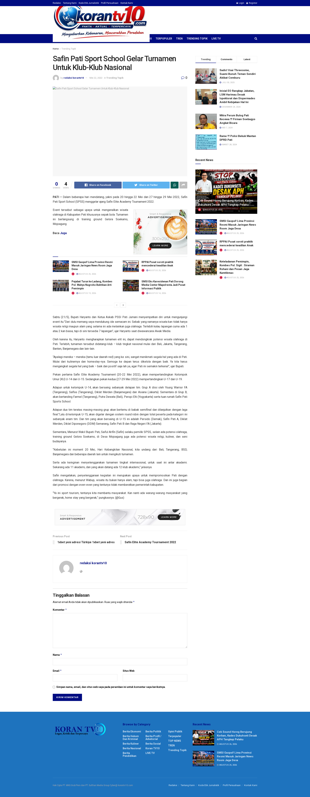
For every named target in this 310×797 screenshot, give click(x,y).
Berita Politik (153, 731)
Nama (57, 654)
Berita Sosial (153, 743)
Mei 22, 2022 (96, 77)
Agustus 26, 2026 (213, 210)
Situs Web (128, 670)
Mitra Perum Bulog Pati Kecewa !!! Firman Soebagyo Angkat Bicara (237, 119)
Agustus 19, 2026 (87, 293)
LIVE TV (216, 38)
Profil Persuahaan (109, 3)
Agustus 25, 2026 (87, 274)
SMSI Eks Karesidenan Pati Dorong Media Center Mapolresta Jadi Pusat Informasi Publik (163, 285)
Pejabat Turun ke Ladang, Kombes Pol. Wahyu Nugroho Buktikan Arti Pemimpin (92, 285)
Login (241, 3)
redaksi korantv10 (74, 77)
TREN (179, 38)
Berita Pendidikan (129, 754)
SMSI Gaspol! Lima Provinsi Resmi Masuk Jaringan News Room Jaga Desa (92, 266)
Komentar (60, 609)
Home (56, 49)
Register (252, 3)
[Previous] (116, 305)
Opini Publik (175, 731)
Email (57, 670)
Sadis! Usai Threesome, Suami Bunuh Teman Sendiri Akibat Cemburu (238, 74)
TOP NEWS (174, 740)
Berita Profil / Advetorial (153, 737)
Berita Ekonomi (132, 731)
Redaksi (57, 3)
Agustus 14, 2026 (157, 293)
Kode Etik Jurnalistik (89, 3)
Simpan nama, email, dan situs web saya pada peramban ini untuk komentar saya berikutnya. (111, 687)
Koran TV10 (152, 748)
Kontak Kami (127, 3)
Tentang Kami (70, 3)
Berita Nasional (132, 748)
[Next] (123, 305)
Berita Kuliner (131, 743)
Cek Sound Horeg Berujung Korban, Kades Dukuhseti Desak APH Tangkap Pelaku (237, 735)
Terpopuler (164, 38)
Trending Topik (197, 38)
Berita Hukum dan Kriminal (131, 737)
